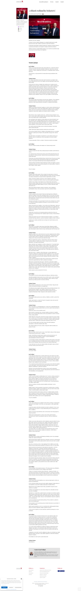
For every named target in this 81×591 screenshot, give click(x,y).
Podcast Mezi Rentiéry (44, 573)
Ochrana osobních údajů (13, 589)
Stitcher (20, 29)
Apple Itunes (21, 26)
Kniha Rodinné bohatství (44, 571)
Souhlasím (44, 28)
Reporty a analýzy (43, 574)
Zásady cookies (8, 589)
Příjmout (4, 587)
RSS (20, 31)
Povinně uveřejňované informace (40, 581)
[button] (21, 578)
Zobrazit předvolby (18, 587)
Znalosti (57, 1)
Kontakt (62, 1)
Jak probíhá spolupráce (43, 1)
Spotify (20, 28)
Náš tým (51, 1)
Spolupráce (31, 570)
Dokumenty (31, 573)
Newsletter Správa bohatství (45, 570)
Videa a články (42, 577)
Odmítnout (11, 587)
